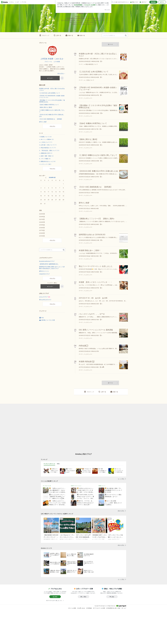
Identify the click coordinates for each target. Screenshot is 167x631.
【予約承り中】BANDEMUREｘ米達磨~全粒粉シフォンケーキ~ (51, 96)
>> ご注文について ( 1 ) (45, 142)
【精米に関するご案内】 (46, 107)
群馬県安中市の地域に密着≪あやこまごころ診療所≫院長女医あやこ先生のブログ (52, 267)
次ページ (110, 44)
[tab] (49, 463)
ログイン (162, 2)
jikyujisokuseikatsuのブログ (47, 261)
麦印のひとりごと (44, 271)
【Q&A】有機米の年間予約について (49, 104)
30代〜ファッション (76, 485)
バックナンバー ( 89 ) (45, 164)
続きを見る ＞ (61, 73)
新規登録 (153, 2)
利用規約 (90, 608)
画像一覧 (70, 35)
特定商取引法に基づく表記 (114, 608)
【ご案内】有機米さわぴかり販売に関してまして (52, 111)
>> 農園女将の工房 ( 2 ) (45, 153)
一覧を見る (52, 126)
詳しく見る (83, 596)
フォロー (50, 78)
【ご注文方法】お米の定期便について (49, 93)
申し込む (112, 596)
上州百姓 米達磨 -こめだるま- (52, 59)
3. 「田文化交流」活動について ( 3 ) (49, 150)
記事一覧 (58, 35)
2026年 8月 (52, 177)
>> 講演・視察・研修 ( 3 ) (46, 156)
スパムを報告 (73, 608)
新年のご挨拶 (42, 122)
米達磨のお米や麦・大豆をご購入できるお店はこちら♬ (52, 89)
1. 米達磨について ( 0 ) (45, 136)
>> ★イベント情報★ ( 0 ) (46, 139)
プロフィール (48, 61)
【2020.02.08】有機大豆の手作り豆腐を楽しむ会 (51, 115)
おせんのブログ (44, 297)
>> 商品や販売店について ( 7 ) (47, 147)
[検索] (125, 35)
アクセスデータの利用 (100, 608)
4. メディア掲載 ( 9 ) (45, 158)
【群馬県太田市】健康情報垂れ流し (49, 264)
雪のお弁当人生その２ (45, 299)
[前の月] (45, 178)
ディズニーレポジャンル (49, 463)
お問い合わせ (82, 608)
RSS (42, 317)
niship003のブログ (44, 274)
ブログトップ (45, 35)
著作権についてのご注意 (48, 320)
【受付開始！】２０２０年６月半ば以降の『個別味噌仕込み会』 (52, 101)
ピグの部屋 (57, 61)
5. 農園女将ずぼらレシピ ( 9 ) (47, 161)
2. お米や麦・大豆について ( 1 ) (47, 145)
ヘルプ (124, 608)
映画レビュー (102, 485)
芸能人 (58, 463)
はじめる (55, 596)
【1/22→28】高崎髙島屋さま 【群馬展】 (50, 119)
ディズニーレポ (47, 485)
